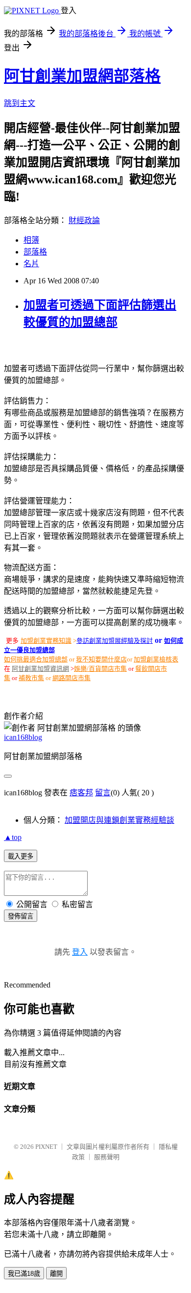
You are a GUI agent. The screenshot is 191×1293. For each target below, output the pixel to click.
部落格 (35, 252)
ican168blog (23, 737)
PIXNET (46, 1146)
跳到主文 (19, 103)
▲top (13, 837)
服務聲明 (106, 1157)
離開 (56, 1273)
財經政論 (84, 220)
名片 (31, 263)
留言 (103, 792)
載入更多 (20, 856)
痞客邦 (81, 792)
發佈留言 (20, 916)
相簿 (31, 240)
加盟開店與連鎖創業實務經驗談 (119, 820)
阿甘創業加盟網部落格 (82, 76)
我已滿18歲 (24, 1273)
